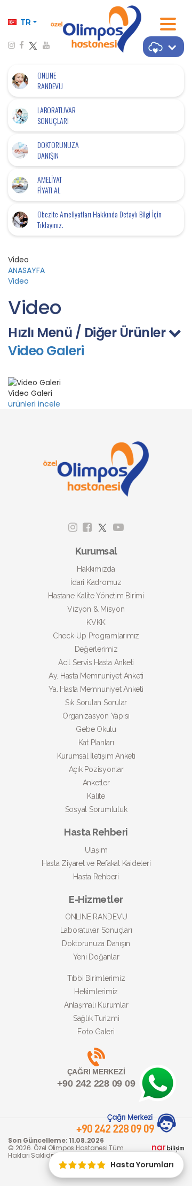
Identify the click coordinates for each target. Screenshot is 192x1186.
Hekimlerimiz (96, 991)
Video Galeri (46, 351)
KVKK (96, 622)
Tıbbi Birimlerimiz (96, 978)
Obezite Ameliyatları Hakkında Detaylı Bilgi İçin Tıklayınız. (99, 219)
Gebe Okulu (96, 729)
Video (18, 281)
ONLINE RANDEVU (50, 80)
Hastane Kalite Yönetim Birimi (96, 595)
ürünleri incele (34, 404)
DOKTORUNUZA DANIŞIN (58, 150)
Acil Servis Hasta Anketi (96, 662)
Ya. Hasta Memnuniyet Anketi (96, 689)
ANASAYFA (26, 270)
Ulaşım (96, 850)
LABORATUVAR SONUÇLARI (56, 115)
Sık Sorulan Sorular (96, 702)
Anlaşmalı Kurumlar (96, 1005)
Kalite (96, 796)
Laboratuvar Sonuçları (96, 930)
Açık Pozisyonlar (96, 769)
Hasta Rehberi (96, 876)
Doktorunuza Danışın (96, 943)
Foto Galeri (95, 1031)
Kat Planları (96, 742)
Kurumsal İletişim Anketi (96, 756)
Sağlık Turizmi (96, 1018)
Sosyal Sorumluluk (96, 809)
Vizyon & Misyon (95, 609)
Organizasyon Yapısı (96, 716)
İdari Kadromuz (96, 582)
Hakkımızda (96, 569)
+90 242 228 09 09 (96, 1078)
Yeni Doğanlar (96, 957)
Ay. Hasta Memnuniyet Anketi (96, 676)
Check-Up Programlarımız (96, 635)
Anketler (96, 782)
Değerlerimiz (96, 649)
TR (25, 22)
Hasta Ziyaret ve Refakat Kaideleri (96, 863)
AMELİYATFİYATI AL (49, 185)
